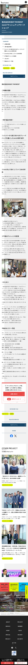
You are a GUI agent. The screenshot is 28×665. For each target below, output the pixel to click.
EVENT (8, 630)
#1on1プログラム (6, 68)
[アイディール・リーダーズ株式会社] (5, 2)
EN (15, 643)
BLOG (20, 630)
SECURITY (20, 639)
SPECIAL (8, 635)
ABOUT (8, 622)
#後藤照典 (12, 68)
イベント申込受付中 (26, 590)
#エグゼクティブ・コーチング (7, 485)
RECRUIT (20, 635)
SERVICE (8, 626)
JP (12, 643)
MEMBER (20, 626)
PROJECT (20, 622)
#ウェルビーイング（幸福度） (7, 520)
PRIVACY (7, 639)
